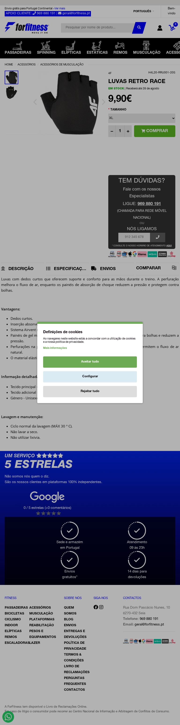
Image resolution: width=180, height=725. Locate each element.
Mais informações (55, 348)
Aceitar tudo (90, 361)
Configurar (90, 376)
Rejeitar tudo (90, 391)
